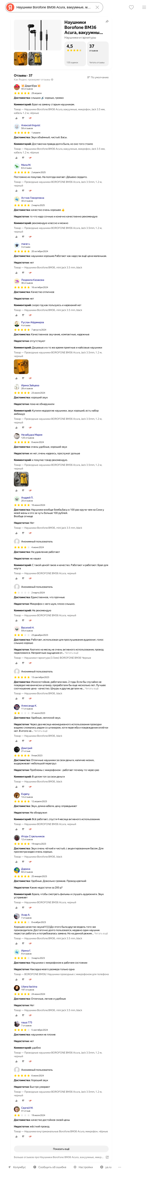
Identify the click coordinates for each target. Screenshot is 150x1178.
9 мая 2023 (36, 755)
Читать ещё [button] (71, 652)
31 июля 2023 (38, 713)
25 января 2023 (39, 876)
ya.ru (108, 1167)
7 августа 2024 (38, 330)
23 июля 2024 (38, 393)
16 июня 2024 (38, 505)
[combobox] (53, 7)
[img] (22, 93)
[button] (20, 58)
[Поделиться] (107, 21)
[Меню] (144, 7)
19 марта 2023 (38, 844)
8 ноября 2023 (38, 922)
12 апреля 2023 (39, 801)
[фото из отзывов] (21, 367)
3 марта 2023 (38, 958)
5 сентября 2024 (39, 1030)
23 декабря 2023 (39, 635)
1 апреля (35, 132)
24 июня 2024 (38, 994)
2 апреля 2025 (38, 172)
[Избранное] (131, 7)
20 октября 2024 (39, 251)
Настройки (86, 1167)
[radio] (16, 118)
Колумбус (19, 1167)
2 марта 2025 (38, 205)
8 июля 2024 (37, 442)
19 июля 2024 (38, 1115)
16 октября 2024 (39, 287)
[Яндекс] (10, 7)
